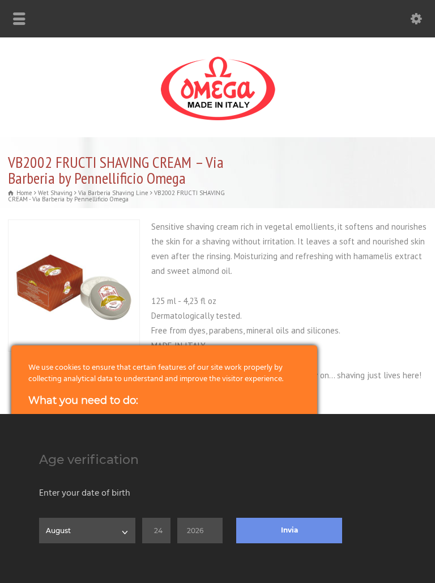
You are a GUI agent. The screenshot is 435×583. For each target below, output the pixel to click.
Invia (289, 530)
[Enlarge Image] (74, 227)
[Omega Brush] (217, 120)
